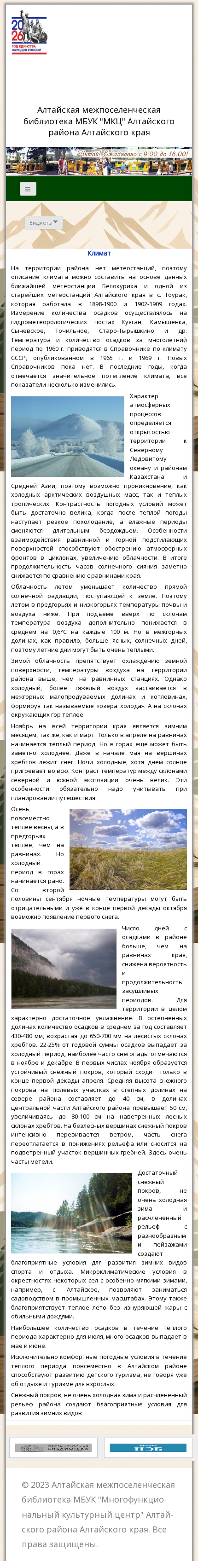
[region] (99, 161)
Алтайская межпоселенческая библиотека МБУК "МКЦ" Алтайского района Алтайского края (100, 120)
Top (188, 1548)
